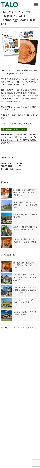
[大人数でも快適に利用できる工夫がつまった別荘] (6, 315)
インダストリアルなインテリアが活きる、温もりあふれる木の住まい (24, 277)
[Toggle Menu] (36, 4)
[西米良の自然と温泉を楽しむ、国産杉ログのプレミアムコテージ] (6, 266)
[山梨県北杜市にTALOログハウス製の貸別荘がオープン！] (6, 230)
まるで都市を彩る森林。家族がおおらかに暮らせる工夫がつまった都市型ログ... (24, 290)
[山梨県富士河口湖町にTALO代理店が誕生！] (6, 218)
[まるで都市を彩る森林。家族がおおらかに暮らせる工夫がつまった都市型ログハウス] (6, 291)
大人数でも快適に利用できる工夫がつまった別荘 (24, 313)
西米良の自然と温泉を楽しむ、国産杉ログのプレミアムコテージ (24, 265)
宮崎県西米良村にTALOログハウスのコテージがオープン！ (25, 240)
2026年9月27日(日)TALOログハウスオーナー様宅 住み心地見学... (25, 205)
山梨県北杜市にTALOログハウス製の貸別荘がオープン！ (25, 228)
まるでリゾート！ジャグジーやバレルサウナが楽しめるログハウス (24, 302)
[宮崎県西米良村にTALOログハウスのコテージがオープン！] (6, 242)
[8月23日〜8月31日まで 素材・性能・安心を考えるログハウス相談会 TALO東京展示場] (6, 193)
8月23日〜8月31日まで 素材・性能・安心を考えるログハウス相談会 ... (25, 192)
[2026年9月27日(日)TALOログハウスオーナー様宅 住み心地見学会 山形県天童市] (6, 205)
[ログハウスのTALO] (9, 4)
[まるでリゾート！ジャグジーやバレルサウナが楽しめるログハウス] (6, 303)
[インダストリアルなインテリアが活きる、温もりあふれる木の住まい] (6, 278)
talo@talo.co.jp (15, 169)
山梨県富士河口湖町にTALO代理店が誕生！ (25, 215)
